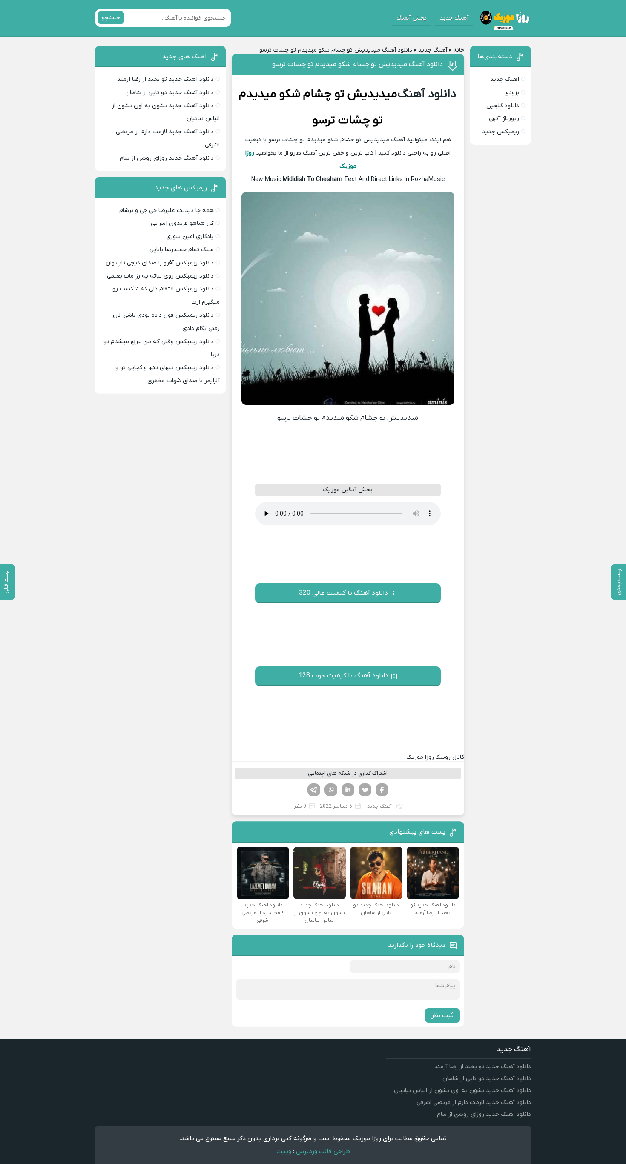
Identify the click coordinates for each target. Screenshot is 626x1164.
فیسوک (382, 789)
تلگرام (313, 789)
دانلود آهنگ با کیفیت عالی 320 (343, 593)
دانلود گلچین (502, 106)
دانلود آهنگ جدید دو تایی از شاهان (169, 93)
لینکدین (348, 789)
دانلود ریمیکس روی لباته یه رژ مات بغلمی (160, 276)
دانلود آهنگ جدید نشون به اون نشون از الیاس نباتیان (462, 1091)
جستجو (111, 17)
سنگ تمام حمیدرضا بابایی (181, 250)
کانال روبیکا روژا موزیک (435, 757)
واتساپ (330, 789)
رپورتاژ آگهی (504, 119)
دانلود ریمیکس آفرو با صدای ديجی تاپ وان (160, 263)
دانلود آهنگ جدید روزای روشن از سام (167, 158)
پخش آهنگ (411, 18)
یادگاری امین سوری (190, 236)
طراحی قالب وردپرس (323, 1151)
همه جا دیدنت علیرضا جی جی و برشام (166, 210)
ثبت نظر (442, 1015)
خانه (458, 50)
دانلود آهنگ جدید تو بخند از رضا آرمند (165, 79)
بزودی (511, 93)
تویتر (365, 789)
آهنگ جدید (453, 18)
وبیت (283, 1151)
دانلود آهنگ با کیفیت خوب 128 (343, 675)
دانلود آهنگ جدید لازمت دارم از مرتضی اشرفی (473, 1102)
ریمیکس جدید (500, 132)
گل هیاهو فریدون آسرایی (182, 223)
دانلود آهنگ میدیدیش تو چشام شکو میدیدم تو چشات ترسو (357, 64)
